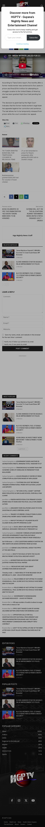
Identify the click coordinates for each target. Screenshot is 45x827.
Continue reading (22, 44)
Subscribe (33, 37)
